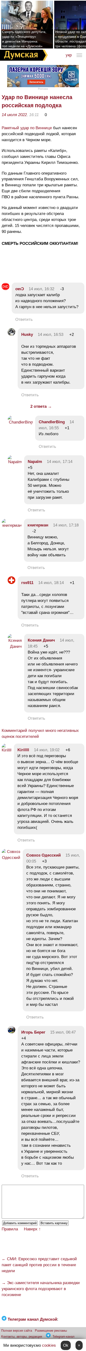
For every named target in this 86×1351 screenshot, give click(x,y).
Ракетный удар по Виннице (27, 128)
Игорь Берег (33, 1032)
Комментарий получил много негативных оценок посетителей (40, 733)
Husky (27, 334)
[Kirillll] (6, 750)
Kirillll (23, 750)
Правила (10, 1229)
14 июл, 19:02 (46, 750)
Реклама (43, 88)
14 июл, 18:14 (51, 582)
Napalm (35, 461)
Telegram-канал (64, 1336)
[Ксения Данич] (15, 646)
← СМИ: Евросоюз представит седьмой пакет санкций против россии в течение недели (39, 1265)
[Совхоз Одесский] (11, 858)
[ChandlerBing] (20, 422)
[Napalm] (15, 462)
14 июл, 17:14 (59, 461)
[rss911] (11, 583)
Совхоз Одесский (43, 855)
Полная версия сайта (16, 1330)
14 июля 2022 (14, 115)
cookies (49, 1345)
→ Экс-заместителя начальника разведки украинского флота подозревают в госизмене (41, 1289)
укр (69, 55)
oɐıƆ (19, 289)
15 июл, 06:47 (63, 1032)
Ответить (24, 319)
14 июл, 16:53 (50, 334)
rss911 (27, 582)
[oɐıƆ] (5, 289)
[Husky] (11, 335)
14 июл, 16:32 (41, 289)
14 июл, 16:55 (56, 425)
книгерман (37, 525)
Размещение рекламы (51, 1330)
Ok (65, 1345)
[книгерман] (12, 525)
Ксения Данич (41, 640)
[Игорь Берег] (11, 1032)
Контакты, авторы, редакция (21, 1336)
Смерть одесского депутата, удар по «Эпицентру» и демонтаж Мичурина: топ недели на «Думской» (24, 39)
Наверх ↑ (32, 1229)
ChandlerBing (52, 422)
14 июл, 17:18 (66, 525)
